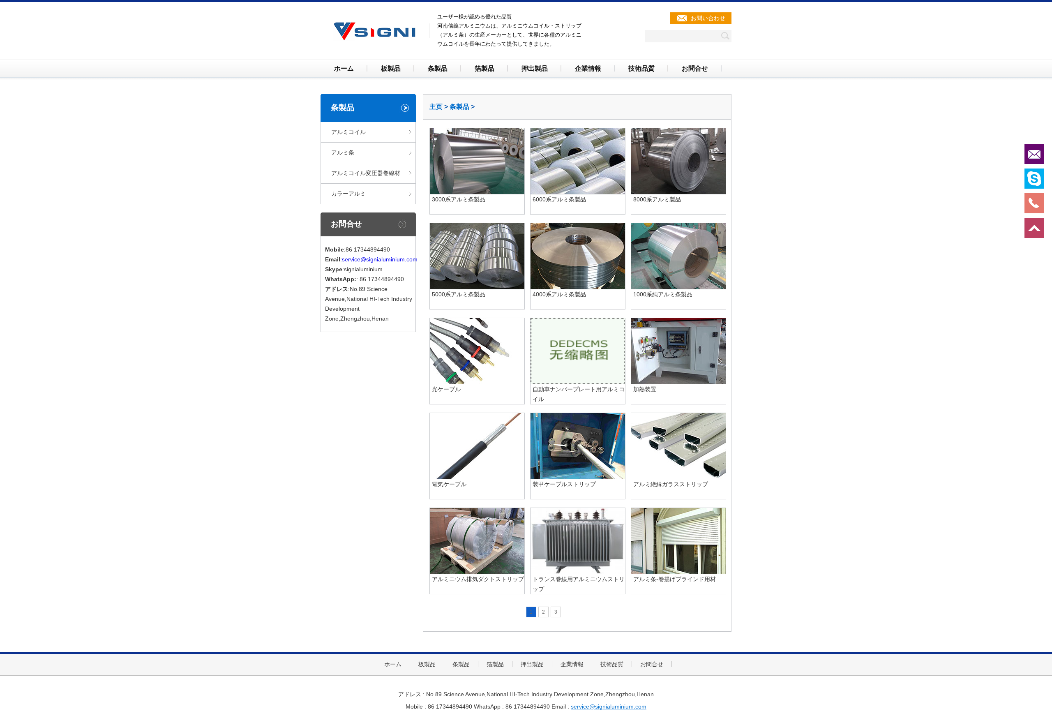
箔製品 (484, 68)
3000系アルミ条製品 (458, 199)
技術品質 (641, 68)
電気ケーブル (449, 484)
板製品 (391, 68)
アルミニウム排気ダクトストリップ (478, 579)
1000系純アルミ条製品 (662, 294)
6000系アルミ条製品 (559, 199)
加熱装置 (644, 389)
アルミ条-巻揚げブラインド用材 (674, 579)
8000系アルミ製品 (657, 199)
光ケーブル (446, 389)
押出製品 (534, 68)
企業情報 (588, 68)
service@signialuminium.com (380, 259)
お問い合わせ (708, 18)
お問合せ (695, 68)
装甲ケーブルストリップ (564, 484)
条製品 (438, 68)
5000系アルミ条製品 (458, 294)
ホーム (344, 68)
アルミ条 (342, 152)
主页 (436, 106)
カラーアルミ (348, 193)
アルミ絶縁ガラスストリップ (670, 484)
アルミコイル (348, 132)
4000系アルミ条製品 (559, 294)
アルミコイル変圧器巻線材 (365, 173)
